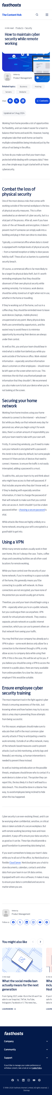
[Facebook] (13, 922)
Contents (44, 100)
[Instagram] (33, 922)
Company (9, 1041)
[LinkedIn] (26, 922)
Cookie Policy (37, 1068)
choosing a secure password (32, 510)
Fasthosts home (12, 5)
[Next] (40, 942)
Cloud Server (15, 862)
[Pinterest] (46, 922)
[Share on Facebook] (10, 101)
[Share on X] (16, 101)
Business (23, 86)
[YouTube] (40, 922)
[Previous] (33, 942)
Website (22, 92)
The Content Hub (11, 15)
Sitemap (26, 1090)
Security (28, 28)
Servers (8, 92)
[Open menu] (47, 15)
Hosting (38, 86)
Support (8, 1058)
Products (19, 28)
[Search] (37, 15)
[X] (20, 922)
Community (10, 1049)
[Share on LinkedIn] (23, 101)
